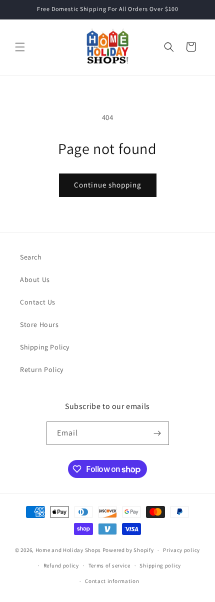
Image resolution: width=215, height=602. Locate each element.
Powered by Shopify (128, 550)
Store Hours (39, 324)
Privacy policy (181, 550)
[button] (20, 47)
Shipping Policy (45, 347)
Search (31, 257)
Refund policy (61, 565)
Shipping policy (160, 565)
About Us (35, 279)
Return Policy (42, 369)
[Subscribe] (157, 433)
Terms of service (109, 565)
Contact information (112, 581)
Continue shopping (108, 185)
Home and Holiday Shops (68, 550)
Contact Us (38, 302)
